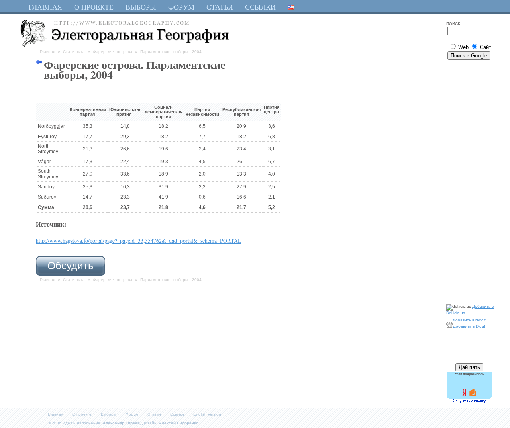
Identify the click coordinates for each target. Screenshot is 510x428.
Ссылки (177, 414)
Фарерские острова (112, 51)
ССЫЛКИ (260, 7)
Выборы (108, 414)
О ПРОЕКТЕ (94, 7)
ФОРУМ (181, 7)
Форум (132, 414)
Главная (47, 51)
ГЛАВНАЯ (45, 7)
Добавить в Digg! (469, 326)
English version (207, 414)
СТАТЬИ (219, 7)
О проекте (82, 414)
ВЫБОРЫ (141, 7)
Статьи (154, 414)
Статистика (74, 51)
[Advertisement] (470, 180)
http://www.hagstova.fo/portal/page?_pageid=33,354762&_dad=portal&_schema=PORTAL (138, 240)
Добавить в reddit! (470, 320)
